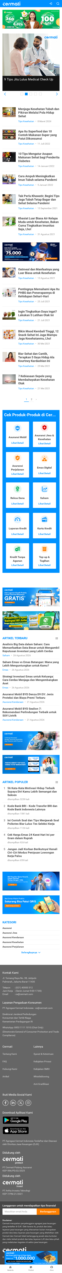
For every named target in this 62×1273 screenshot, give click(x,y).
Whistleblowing (41, 1076)
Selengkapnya (29, 952)
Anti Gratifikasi (41, 1084)
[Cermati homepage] (14, 1249)
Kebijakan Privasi (42, 1061)
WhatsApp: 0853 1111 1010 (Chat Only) (22, 1027)
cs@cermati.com (24, 994)
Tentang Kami (9, 1054)
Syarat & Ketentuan (44, 1054)
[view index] (57, 638)
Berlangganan (48, 1211)
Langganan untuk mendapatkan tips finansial (29, 1205)
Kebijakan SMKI (42, 1069)
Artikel (5, 1076)
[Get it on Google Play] (31, 1120)
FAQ (4, 1061)
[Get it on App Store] (31, 1130)
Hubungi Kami (9, 1069)
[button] (5, 94)
